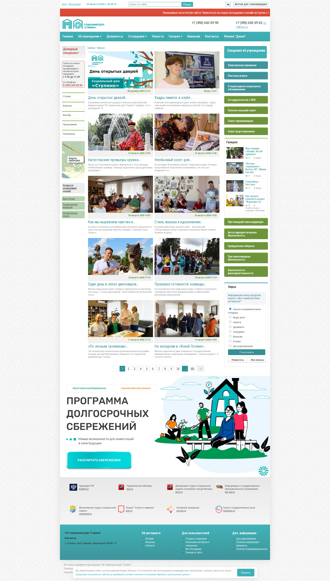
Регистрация (74, 4)
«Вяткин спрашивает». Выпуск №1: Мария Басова (255, 168)
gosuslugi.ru (229, 510)
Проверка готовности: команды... (180, 284)
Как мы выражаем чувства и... (111, 222)
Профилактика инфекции (70, 206)
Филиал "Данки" (235, 36)
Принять (246, 572)
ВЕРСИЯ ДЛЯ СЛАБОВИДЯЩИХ (251, 4)
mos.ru (130, 489)
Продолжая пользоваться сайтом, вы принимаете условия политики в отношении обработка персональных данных (132, 574)
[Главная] (83, 28)
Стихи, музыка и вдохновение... (178, 222)
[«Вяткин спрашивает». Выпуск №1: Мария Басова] (234, 173)
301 (193, 368)
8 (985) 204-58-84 (72, 85)
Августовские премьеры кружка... (114, 159)
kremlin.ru (84, 489)
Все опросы (257, 360)
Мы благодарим (193, 549)
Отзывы (67, 96)
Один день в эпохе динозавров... (113, 284)
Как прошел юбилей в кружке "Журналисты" (255, 199)
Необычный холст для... (173, 159)
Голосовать (247, 352)
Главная (67, 36)
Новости (158, 36)
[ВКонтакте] (228, 4)
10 (178, 368)
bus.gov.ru (230, 492)
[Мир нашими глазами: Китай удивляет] (234, 157)
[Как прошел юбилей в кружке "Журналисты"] (234, 205)
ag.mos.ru (181, 510)
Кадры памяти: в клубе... (173, 97)
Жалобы (67, 115)
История (150, 538)
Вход (64, 4)
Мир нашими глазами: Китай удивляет (253, 151)
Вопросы (67, 105)
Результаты (237, 360)
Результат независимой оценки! (69, 188)
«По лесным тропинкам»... (108, 346)
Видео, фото (238, 317)
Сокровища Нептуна (251, 183)
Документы (115, 36)
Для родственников (242, 346)
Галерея (175, 36)
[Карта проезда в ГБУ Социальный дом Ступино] (73, 177)
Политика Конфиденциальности (252, 549)
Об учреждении (89, 36)
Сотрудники (136, 36)
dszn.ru (179, 492)
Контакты (212, 36)
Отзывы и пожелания (196, 538)
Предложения (70, 124)
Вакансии (194, 36)
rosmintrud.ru (85, 514)
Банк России (69, 198)
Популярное (69, 134)
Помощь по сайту (194, 552)
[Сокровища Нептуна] (234, 191)
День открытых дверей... (107, 97)
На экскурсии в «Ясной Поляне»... (180, 346)
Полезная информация (247, 542)
